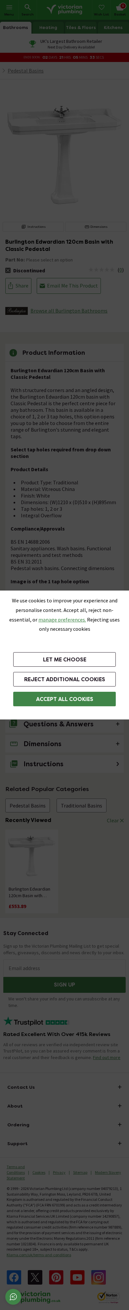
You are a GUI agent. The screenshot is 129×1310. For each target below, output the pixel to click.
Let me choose (64, 659)
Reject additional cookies (64, 679)
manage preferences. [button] (62, 619)
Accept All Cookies (64, 699)
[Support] (13, 1297)
